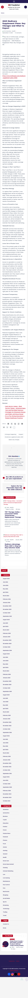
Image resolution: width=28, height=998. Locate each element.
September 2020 (7, 787)
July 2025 (5, 623)
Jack (7, 507)
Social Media (6, 898)
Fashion (5, 826)
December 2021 (7, 763)
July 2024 (5, 657)
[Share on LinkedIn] (15, 423)
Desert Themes (14, 970)
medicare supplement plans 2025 (14, 437)
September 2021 (7, 773)
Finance (5, 840)
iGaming (5, 867)
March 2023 (6, 712)
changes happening (11, 434)
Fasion (5, 830)
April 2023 (5, 708)
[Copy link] (14, 427)
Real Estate (6, 891)
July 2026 (5, 582)
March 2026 (6, 595)
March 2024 (6, 671)
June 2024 (5, 660)
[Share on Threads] (10, 427)
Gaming (5, 850)
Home (2, 13)
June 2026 (5, 585)
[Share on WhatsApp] (18, 423)
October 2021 (6, 770)
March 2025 (6, 630)
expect (21, 434)
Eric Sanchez (7, 31)
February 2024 (7, 674)
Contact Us (6, 924)
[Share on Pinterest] (22, 423)
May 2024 (5, 664)
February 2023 (7, 715)
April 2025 (5, 626)
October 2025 (6, 612)
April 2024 (5, 667)
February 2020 (7, 790)
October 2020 (6, 783)
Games (5, 847)
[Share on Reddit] (3, 427)
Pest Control (6, 884)
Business (5, 816)
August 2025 (6, 619)
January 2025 (6, 636)
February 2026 (7, 599)
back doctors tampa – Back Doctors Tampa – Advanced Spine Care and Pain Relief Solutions (15, 408)
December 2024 (7, 640)
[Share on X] (11, 423)
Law (4, 874)
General (5, 854)
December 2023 (7, 681)
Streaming (6, 905)
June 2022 (5, 742)
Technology (6, 908)
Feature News (6, 833)
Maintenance (6, 881)
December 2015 (7, 794)
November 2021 (7, 766)
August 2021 (6, 777)
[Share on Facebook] (8, 423)
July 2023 (5, 698)
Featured (5, 836)
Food (4, 843)
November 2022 (7, 725)
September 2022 (7, 732)
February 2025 (7, 633)
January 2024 (6, 677)
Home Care (6, 860)
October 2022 (6, 729)
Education (5, 823)
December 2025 (7, 606)
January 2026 (6, 602)
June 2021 (5, 780)
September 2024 (7, 650)
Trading (5, 912)
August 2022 (6, 736)
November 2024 (7, 643)
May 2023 (5, 705)
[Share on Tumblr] (7, 427)
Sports (5, 901)
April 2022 (5, 749)
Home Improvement (8, 864)
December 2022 (7, 722)
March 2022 (6, 753)
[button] (22, 936)
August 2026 (6, 578)
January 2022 (6, 759)
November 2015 (7, 797)
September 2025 (7, 616)
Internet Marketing (8, 871)
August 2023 (6, 694)
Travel (4, 915)
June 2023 (5, 701)
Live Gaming (6, 878)
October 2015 (6, 801)
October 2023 (6, 688)
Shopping (5, 895)
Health (13, 31)
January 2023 (6, 718)
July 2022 (5, 739)
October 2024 (6, 647)
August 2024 (6, 653)
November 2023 (7, 684)
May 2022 (5, 746)
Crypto (5, 819)
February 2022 (7, 756)
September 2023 (7, 691)
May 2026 (5, 589)
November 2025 (7, 609)
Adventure (5, 809)
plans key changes (14, 439)
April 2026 (5, 592)
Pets (4, 888)
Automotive (6, 813)
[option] (14, 944)
